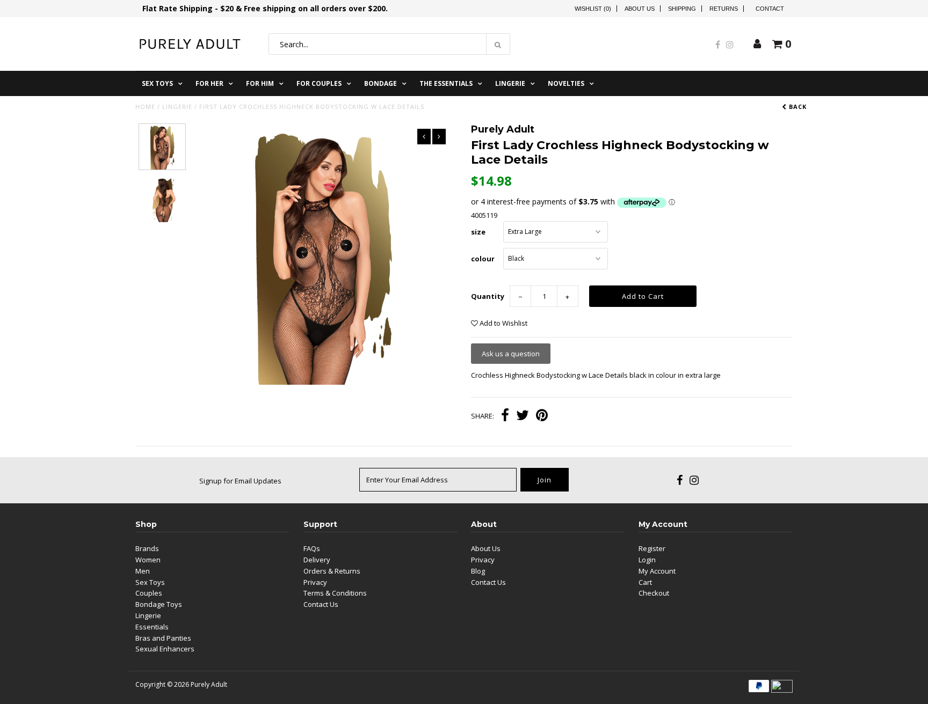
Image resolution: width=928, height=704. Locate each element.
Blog (478, 571)
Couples (148, 593)
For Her (209, 83)
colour (483, 258)
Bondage (380, 83)
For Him (260, 83)
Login (647, 559)
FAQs (311, 548)
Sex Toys (157, 83)
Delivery (316, 559)
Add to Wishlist (502, 323)
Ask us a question (511, 353)
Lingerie (510, 83)
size (478, 232)
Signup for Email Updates (240, 481)
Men (142, 571)
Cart (645, 582)
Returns (723, 8)
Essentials (152, 627)
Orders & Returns (331, 571)
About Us (640, 8)
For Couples (319, 83)
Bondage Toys (158, 604)
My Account (657, 571)
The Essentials (446, 83)
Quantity (487, 296)
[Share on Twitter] (522, 416)
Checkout (654, 593)
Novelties (566, 83)
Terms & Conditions (335, 593)
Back (797, 106)
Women (148, 559)
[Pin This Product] (542, 416)
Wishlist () (593, 8)
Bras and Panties (163, 638)
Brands (147, 548)
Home (145, 106)
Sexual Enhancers (164, 649)
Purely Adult (209, 684)
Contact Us (320, 604)
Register (652, 548)
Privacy (315, 582)
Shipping (682, 8)
